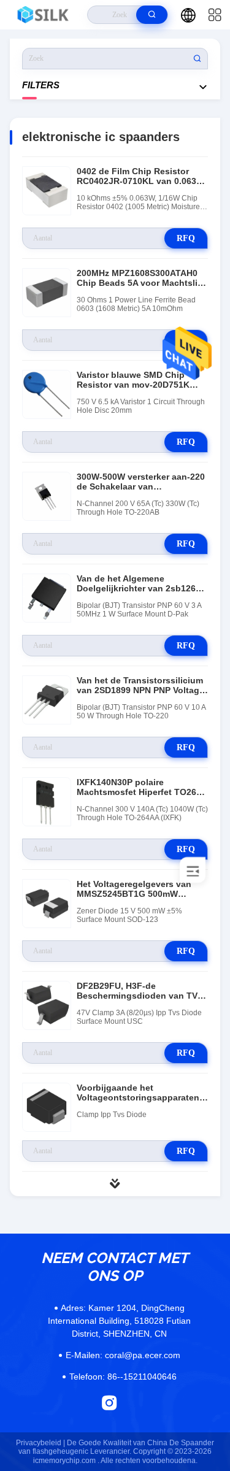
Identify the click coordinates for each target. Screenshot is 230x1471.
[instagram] (109, 1402)
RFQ (186, 238)
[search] (151, 15)
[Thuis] (43, 14)
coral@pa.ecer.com (123, 1355)
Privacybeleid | (40, 1442)
